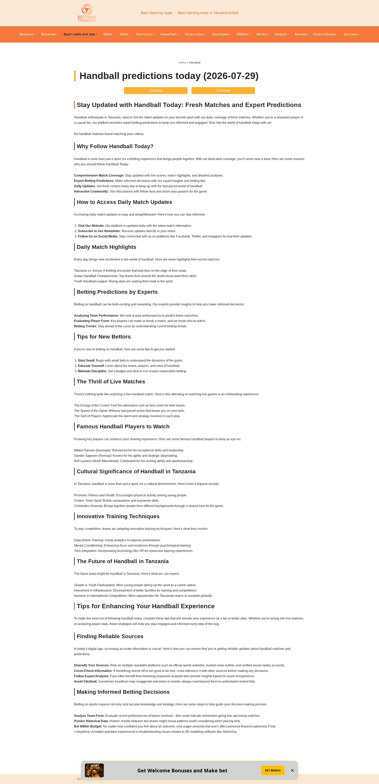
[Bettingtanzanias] (87, 13)
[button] (35, 34)
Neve (80, 779)
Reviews (301, 34)
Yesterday (156, 90)
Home (182, 62)
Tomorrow (223, 90)
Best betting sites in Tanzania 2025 (208, 13)
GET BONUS (273, 770)
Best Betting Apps (156, 13)
